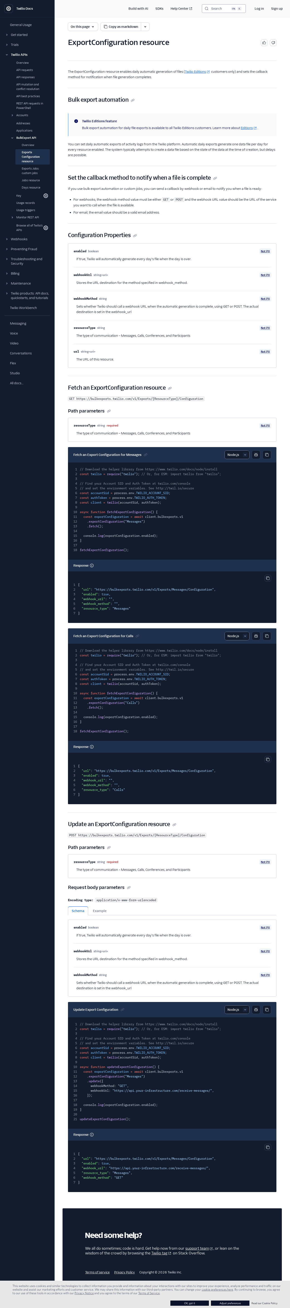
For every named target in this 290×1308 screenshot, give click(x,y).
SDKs (159, 9)
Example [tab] (99, 911)
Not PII (265, 251)
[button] (27, 35)
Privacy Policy (124, 1272)
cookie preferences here (217, 1289)
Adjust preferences (230, 1303)
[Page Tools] (145, 27)
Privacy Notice (84, 1293)
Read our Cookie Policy (264, 1303)
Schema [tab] (78, 911)
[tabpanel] (172, 956)
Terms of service (97, 1272)
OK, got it (189, 1303)
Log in (259, 9)
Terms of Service (149, 1293)
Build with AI (138, 9)
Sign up (277, 9)
